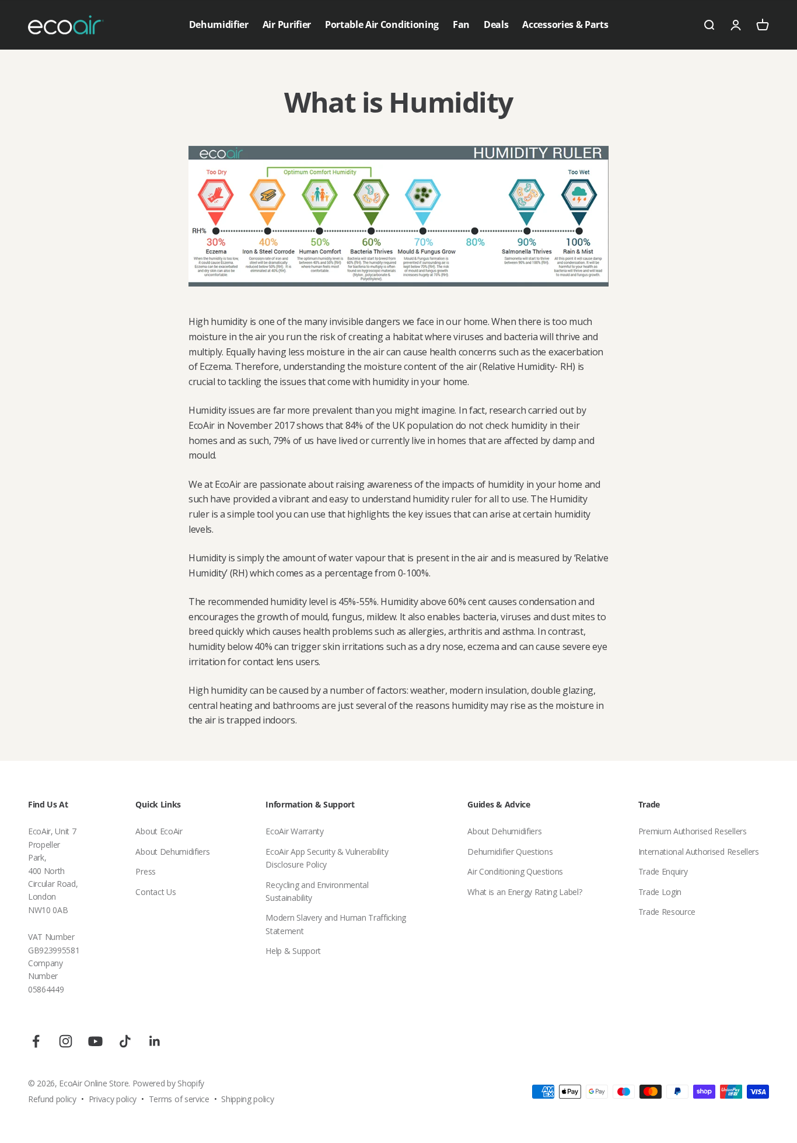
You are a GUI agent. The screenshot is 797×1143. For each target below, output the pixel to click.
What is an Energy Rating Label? (524, 891)
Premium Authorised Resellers (692, 831)
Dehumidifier (219, 24)
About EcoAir (158, 831)
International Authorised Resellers (698, 851)
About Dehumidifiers (172, 851)
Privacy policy (113, 1098)
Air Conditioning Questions (515, 871)
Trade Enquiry (663, 871)
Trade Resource (667, 911)
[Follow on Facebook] (36, 1041)
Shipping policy (247, 1098)
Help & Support (293, 950)
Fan (461, 24)
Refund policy (52, 1098)
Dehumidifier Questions (510, 851)
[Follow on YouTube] (95, 1041)
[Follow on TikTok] (125, 1041)
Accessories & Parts (565, 24)
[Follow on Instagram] (66, 1041)
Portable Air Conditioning (382, 24)
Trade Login (659, 891)
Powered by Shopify (168, 1083)
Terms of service (179, 1098)
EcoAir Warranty (294, 831)
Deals (496, 24)
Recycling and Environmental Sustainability (316, 891)
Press (145, 871)
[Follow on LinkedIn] (155, 1041)
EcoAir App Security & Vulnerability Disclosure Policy (326, 858)
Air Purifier (287, 24)
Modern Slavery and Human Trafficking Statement (335, 924)
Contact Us (155, 891)
